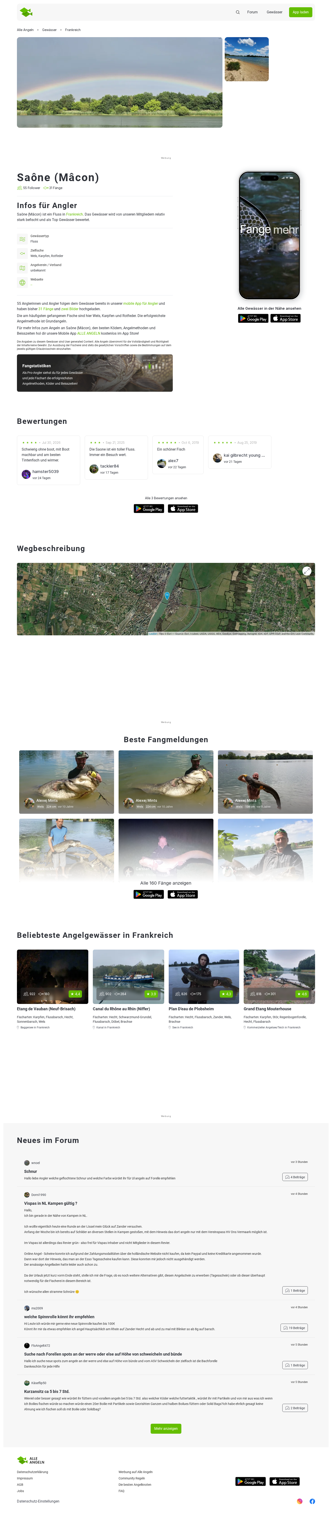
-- (31, 285)
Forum (252, 12)
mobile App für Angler (140, 303)
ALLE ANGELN (88, 333)
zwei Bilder (69, 309)
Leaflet (153, 633)
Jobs (20, 1491)
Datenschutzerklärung (32, 1472)
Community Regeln (132, 1478)
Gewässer (274, 12)
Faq (121, 1491)
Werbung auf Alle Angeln (136, 1472)
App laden (301, 12)
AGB (20, 1484)
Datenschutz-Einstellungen (38, 1501)
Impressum (25, 1478)
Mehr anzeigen (166, 1428)
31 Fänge (45, 309)
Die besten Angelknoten (135, 1484)
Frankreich (74, 214)
